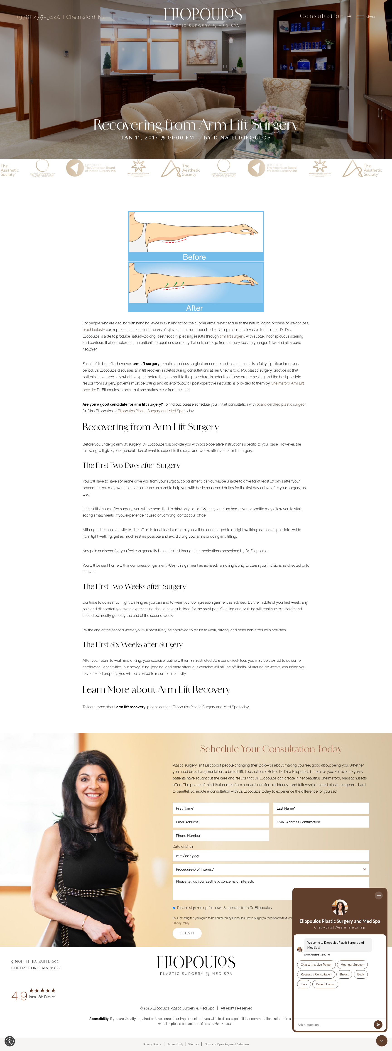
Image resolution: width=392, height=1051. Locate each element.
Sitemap (193, 1044)
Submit (187, 933)
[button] (10, 1041)
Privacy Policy (181, 923)
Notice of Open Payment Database (227, 1044)
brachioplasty (94, 330)
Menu (370, 17)
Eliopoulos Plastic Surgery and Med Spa (151, 411)
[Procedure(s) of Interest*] (271, 869)
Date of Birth (183, 846)
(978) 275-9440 (39, 17)
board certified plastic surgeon (281, 404)
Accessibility (175, 1044)
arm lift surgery (232, 336)
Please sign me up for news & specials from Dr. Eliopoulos (224, 908)
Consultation (322, 16)
